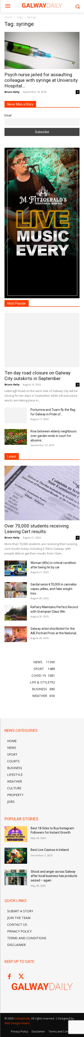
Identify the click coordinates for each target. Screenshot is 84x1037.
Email (7, 115)
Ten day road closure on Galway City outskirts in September (37, 375)
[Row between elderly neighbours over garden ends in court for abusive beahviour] (15, 437)
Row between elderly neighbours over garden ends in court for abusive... (53, 435)
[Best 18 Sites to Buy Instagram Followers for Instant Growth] (15, 834)
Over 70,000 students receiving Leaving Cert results (36, 528)
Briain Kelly (11, 91)
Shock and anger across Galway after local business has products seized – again (54, 876)
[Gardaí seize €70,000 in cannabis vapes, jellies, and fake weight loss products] (15, 590)
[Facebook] (9, 977)
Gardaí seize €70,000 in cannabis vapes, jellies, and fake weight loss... (53, 589)
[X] (21, 977)
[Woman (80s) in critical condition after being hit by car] (15, 568)
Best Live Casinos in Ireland (50, 850)
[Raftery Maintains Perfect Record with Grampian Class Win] (15, 613)
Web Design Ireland (16, 1023)
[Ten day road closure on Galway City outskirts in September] (42, 340)
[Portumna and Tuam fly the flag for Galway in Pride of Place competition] (15, 415)
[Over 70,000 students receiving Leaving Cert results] (42, 493)
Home (8, 17)
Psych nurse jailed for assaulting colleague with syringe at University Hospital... (41, 80)
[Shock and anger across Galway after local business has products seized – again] (15, 877)
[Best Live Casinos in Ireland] (15, 855)
